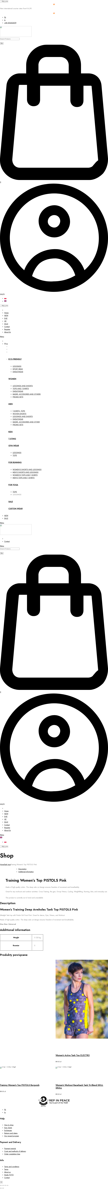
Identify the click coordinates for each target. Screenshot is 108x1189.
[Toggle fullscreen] (5, 1185)
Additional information (26, 872)
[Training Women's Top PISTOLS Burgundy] (26, 1067)
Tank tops (7, 864)
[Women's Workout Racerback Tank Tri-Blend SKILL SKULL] (82, 1067)
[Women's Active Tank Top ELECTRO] (82, 999)
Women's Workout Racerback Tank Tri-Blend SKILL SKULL (79, 1086)
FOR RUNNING (15, 462)
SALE (10, 501)
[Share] (3, 1185)
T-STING (12, 438)
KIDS (10, 431)
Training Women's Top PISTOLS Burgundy (19, 1085)
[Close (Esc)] (1, 1185)
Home (2, 864)
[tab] (56, 869)
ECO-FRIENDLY (15, 359)
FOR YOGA (13, 484)
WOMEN (12, 378)
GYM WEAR (13, 445)
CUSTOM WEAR (15, 508)
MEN (10, 404)
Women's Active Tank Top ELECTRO (73, 1055)
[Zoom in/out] (7, 1185)
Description (22, 869)
